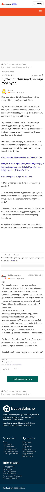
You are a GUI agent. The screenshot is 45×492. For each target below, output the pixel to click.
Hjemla (25, 444)
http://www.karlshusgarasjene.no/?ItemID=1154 (21, 157)
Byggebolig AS (18, 487)
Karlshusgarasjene (14, 275)
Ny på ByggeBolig (9, 471)
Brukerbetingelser (9, 474)
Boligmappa (26, 442)
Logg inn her (14, 260)
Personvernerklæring (10, 478)
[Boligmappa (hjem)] (9, 4)
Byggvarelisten (27, 454)
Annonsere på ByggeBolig (12, 476)
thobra (10, 90)
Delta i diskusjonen (22, 379)
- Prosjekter (7, 444)
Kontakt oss (7, 469)
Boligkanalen (27, 447)
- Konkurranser (8, 447)
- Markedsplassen (9, 449)
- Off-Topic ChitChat (10, 454)
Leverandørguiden (29, 451)
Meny (39, 3)
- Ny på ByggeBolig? (10, 451)
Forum (5, 442)
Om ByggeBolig (8, 467)
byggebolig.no (29, 423)
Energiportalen (27, 456)
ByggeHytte (26, 449)
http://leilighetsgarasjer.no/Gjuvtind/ (16, 176)
